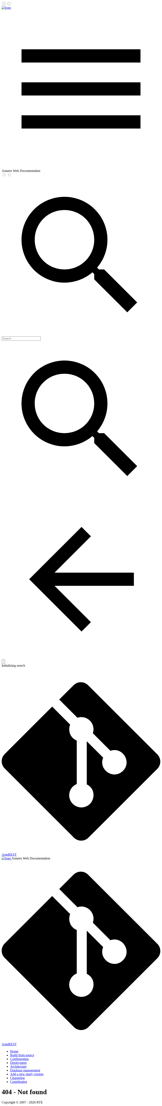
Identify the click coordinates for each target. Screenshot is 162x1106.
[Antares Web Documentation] (6, 7)
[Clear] (3, 661)
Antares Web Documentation (31, 858)
